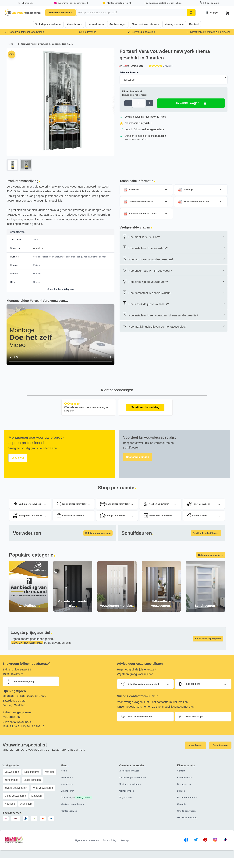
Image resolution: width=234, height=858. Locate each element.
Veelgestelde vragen (129, 770)
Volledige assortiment (48, 24)
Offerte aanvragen (186, 811)
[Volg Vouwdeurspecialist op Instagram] (215, 840)
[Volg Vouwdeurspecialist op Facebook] (186, 840)
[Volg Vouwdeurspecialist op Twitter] (196, 840)
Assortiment (67, 777)
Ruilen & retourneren (187, 797)
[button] (156, 66)
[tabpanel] (60, 110)
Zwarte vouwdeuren (16, 787)
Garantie (181, 804)
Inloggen (214, 12)
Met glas (49, 772)
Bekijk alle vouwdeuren (98, 533)
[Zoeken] (191, 12)
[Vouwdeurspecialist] (22, 12)
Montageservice (174, 24)
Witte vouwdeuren (42, 787)
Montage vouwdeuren (130, 784)
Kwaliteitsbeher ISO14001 (143, 213)
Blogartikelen (125, 797)
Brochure (134, 189)
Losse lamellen (32, 779)
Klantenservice (184, 777)
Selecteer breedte (129, 72)
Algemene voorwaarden (87, 840)
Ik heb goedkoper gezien (208, 638)
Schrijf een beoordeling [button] (145, 407)
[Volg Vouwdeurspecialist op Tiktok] (225, 840)
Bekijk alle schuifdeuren (206, 533)
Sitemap (124, 840)
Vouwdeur (38, 248)
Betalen (181, 790)
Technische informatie (141, 201)
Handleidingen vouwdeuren (132, 777)
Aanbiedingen (117, 24)
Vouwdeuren (74, 24)
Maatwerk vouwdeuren (145, 24)
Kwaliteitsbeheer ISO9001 (197, 201)
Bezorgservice (184, 784)
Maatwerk (36, 795)
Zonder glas (11, 779)
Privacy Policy (110, 840)
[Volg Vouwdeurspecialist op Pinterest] (205, 840)
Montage (188, 189)
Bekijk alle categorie (210, 555)
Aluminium (26, 803)
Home (11, 44)
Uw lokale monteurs (187, 817)
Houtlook (10, 803)
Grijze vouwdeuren (15, 795)
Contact (194, 24)
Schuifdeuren (96, 24)
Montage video (126, 790)
